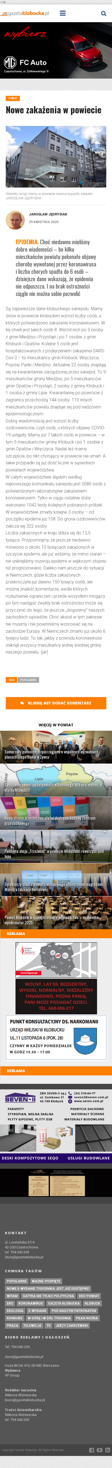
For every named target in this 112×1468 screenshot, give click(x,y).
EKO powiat (89, 1296)
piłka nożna (87, 1318)
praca (12, 1326)
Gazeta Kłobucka (64, 1303)
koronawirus (30, 1303)
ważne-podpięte (46, 1281)
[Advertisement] (59, 668)
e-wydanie (37, 1311)
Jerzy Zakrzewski (72, 1326)
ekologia (15, 1311)
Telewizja (32, 1326)
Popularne (28, 679)
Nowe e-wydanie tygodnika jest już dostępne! (48, 1289)
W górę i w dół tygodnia (49, 1318)
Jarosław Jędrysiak (48, 214)
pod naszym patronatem (74, 1311)
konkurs (15, 1318)
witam (12, 1296)
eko (10, 1303)
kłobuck (92, 1303)
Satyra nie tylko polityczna (48, 1296)
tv (48, 1326)
